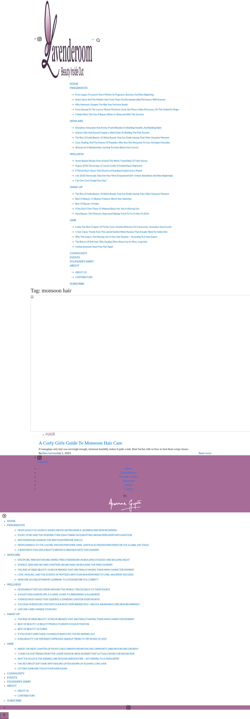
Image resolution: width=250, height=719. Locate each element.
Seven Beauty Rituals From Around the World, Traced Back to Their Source (111, 161)
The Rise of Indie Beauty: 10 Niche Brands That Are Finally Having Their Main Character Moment (122, 138)
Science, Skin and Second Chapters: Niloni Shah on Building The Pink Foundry (112, 133)
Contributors (128, 472)
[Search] (98, 40)
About (128, 485)
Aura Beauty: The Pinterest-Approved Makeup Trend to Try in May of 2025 (112, 214)
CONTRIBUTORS (83, 277)
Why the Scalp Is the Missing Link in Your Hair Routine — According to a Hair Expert (116, 237)
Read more (205, 453)
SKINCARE (76, 121)
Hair (50, 434)
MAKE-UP (76, 187)
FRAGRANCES (79, 88)
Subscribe (128, 481)
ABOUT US (80, 272)
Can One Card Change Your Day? (91, 181)
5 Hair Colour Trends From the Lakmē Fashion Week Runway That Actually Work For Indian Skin (121, 232)
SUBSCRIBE (77, 283)
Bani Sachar (49, 453)
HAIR (73, 220)
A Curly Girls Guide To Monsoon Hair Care (80, 443)
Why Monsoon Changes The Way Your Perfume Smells (101, 105)
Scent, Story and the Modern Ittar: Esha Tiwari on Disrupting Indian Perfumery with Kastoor (120, 100)
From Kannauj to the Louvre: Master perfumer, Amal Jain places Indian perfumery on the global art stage (127, 110)
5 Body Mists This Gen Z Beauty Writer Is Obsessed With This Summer (109, 115)
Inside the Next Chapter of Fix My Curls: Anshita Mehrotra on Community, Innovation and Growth (123, 227)
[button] (4, 515)
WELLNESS (77, 154)
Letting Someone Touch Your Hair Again (94, 247)
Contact (128, 489)
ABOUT (74, 265)
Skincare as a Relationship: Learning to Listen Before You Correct (106, 148)
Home (128, 468)
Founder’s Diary (128, 476)
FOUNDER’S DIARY (82, 261)
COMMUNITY (78, 253)
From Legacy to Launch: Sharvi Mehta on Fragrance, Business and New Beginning (114, 95)
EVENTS (75, 257)
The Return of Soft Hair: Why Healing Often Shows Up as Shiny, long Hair (111, 242)
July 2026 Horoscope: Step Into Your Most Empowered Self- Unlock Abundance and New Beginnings (124, 176)
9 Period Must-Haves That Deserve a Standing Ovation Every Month (108, 171)
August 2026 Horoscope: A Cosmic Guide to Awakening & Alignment (108, 166)
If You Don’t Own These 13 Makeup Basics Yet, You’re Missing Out (107, 209)
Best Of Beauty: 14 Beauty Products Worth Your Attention (103, 199)
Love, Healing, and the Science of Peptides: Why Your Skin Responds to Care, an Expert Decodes (122, 143)
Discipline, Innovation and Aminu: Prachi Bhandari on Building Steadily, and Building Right (118, 128)
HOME (74, 84)
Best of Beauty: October (87, 204)
